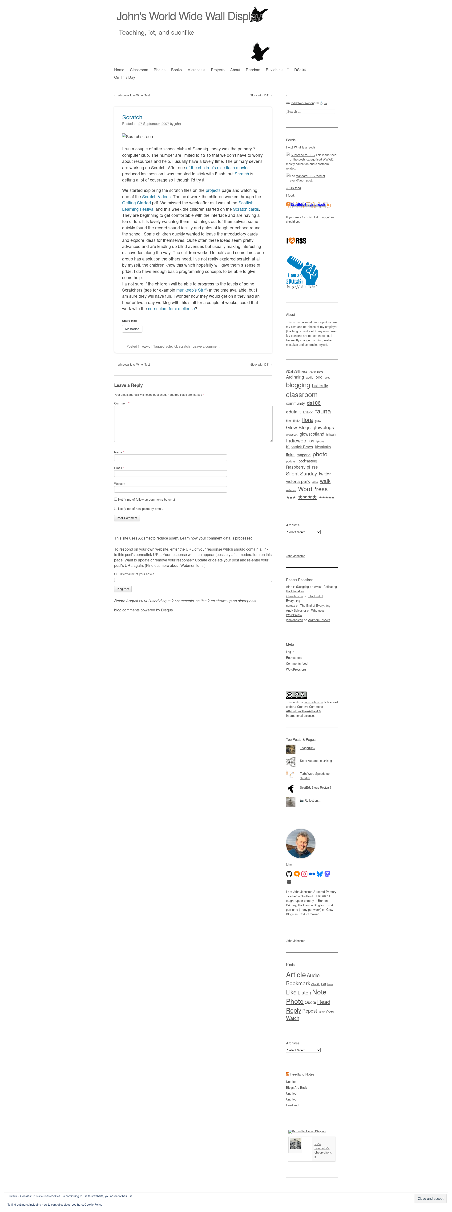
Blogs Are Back (296, 1087)
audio (309, 377)
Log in (290, 651)
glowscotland (312, 434)
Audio (313, 975)
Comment (121, 403)
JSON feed (293, 188)
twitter (325, 473)
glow (318, 421)
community (295, 403)
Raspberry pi (298, 467)
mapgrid (304, 455)
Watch (292, 1017)
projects (213, 190)
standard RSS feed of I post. (307, 177)
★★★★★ (326, 497)
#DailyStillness (296, 371)
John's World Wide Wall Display (189, 15)
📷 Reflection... (310, 800)
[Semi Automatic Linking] (312, 757)
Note (319, 991)
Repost (309, 1010)
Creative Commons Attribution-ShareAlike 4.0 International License (304, 711)
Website (119, 483)
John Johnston (295, 555)
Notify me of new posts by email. (140, 508)
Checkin (315, 984)
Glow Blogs (298, 427)
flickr (296, 420)
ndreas (290, 605)
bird (319, 377)
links (290, 454)
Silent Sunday (301, 473)
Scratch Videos (156, 196)
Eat (323, 983)
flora (307, 419)
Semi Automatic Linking (316, 760)
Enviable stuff (277, 69)
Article (296, 974)
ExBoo (308, 412)
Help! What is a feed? (300, 147)
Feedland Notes (302, 1074)
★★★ (291, 497)
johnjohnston (294, 596)
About (235, 69)
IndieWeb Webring (303, 103)
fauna (323, 410)
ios (311, 440)
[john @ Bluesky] (320, 874)
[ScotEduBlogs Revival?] (312, 784)
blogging (298, 384)
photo (320, 453)
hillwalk (331, 434)
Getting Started (136, 203)
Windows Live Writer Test (132, 95)
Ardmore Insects (319, 620)
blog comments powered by (143, 610)
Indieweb (296, 440)
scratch (184, 346)
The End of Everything (315, 605)
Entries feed (294, 657)
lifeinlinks (323, 446)
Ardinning (295, 377)
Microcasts (196, 69)
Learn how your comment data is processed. (217, 538)
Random (253, 69)
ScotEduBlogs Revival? (315, 787)
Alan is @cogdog (297, 586)
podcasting (308, 461)
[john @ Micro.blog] (297, 874)
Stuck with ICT (261, 95)
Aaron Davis (316, 371)
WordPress (313, 488)
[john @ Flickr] (312, 874)
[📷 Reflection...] (312, 797)
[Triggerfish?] (312, 744)
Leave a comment (206, 346)
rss (315, 467)
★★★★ (307, 496)
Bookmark (298, 983)
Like (291, 992)
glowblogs (323, 427)
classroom (302, 394)
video (315, 482)
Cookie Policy (93, 1204)
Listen (304, 992)
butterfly (320, 385)
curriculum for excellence (171, 308)
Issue (330, 984)
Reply (293, 1010)
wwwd (145, 346)
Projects (218, 69)
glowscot (292, 434)
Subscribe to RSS (303, 155)
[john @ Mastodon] (327, 874)
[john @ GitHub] (289, 874)
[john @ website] (289, 882)
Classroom (139, 69)
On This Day (124, 77)
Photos (159, 69)
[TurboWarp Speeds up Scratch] (312, 770)
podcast (291, 461)
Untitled (291, 1081)
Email (119, 468)
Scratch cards (246, 209)
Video (330, 1011)
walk (325, 480)
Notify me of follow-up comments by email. (147, 499)
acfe (168, 346)
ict (175, 346)
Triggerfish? (307, 748)
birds (327, 377)
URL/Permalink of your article (134, 574)
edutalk (293, 411)
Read (323, 1002)
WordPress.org (296, 669)
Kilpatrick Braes (299, 446)
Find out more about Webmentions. (175, 565)
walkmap (291, 490)
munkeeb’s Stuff (191, 290)
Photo (295, 1001)
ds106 (314, 402)
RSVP (321, 1011)
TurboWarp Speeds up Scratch (315, 775)
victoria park (298, 481)
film (288, 420)
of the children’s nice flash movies (217, 167)
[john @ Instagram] (304, 874)
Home (119, 69)
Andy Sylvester (296, 610)
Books (176, 69)
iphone (320, 441)
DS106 (300, 69)
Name (119, 452)
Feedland (292, 1105)
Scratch (132, 116)
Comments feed (296, 663)
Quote (310, 1002)
